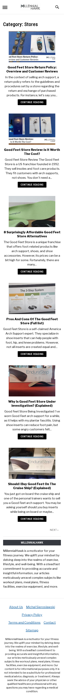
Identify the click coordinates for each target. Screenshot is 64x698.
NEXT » (54, 529)
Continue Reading (32, 102)
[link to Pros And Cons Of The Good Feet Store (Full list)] (32, 298)
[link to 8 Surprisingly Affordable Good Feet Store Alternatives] (32, 211)
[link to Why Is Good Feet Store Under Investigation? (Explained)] (32, 380)
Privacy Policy (32, 615)
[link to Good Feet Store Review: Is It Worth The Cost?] (32, 129)
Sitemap (32, 630)
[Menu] (5, 7)
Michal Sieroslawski (40, 607)
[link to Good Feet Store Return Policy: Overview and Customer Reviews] (32, 46)
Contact (50, 622)
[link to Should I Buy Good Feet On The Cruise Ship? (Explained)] (32, 463)
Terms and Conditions (24, 622)
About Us (16, 607)
